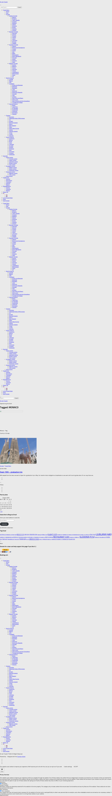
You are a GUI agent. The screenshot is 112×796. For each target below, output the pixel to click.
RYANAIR (71, 537)
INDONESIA (76, 534)
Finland (14, 36)
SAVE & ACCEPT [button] (4, 795)
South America (10, 137)
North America (10, 78)
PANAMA (37, 537)
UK (13, 76)
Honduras (14, 111)
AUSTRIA (3, 534)
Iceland (14, 37)
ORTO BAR (31, 537)
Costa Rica (15, 107)
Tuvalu (11, 134)
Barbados (14, 88)
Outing (8, 187)
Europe (8, 14)
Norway (14, 42)
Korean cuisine (13, 163)
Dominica (14, 91)
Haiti (13, 95)
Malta (13, 53)
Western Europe (13, 63)
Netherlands (15, 73)
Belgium (14, 66)
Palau (10, 127)
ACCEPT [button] (76, 766)
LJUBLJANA (104, 534)
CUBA (39, 534)
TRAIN (22, 539)
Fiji (10, 120)
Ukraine (14, 30)
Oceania (8, 115)
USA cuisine (12, 174)
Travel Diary (6, 10)
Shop (4, 199)
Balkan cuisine (13, 167)
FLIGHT (52, 534)
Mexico (11, 81)
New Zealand (12, 125)
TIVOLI (16, 539)
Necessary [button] (2, 782)
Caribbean (11, 83)
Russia (14, 27)
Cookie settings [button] (68, 766)
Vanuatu (11, 135)
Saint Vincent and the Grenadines (21, 101)
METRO (16, 537)
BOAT (14, 534)
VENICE (49, 539)
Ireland (14, 70)
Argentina (11, 138)
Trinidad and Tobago (17, 102)
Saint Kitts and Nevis (17, 98)
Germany (14, 69)
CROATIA (33, 534)
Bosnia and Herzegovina (18, 47)
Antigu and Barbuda (17, 85)
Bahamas (14, 86)
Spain (13, 62)
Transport (8, 182)
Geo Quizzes (6, 200)
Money (8, 185)
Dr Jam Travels (4, 2)
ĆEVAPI (72, 539)
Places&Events (7, 186)
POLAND (42, 537)
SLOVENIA (87, 537)
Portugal (14, 57)
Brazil (10, 141)
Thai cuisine (12, 164)
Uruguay (11, 153)
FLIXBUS (59, 534)
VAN (45, 539)
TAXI (4, 539)
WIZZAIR (59, 539)
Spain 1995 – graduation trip (11, 472)
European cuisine (10, 166)
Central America (13, 104)
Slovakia (14, 29)
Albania (14, 46)
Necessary (4, 783)
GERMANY (65, 534)
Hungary (14, 21)
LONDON (2, 537)
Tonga (10, 133)
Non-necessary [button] (4, 789)
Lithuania (14, 40)
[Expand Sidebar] (0, 482)
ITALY (93, 534)
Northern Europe (13, 31)
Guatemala (15, 109)
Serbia (13, 59)
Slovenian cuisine (13, 170)
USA (10, 82)
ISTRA (87, 534)
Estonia (14, 34)
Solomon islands (13, 131)
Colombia (11, 144)
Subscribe (4, 524)
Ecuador (11, 146)
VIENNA (54, 539)
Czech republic (16, 20)
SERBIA (77, 537)
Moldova (14, 23)
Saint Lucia (15, 99)
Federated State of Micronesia (17, 118)
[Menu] (0, 558)
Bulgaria (14, 18)
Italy (13, 52)
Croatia (14, 49)
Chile (10, 143)
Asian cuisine (9, 157)
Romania (14, 26)
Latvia (13, 39)
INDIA (71, 534)
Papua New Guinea (14, 128)
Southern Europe (13, 44)
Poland (14, 24)
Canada (11, 79)
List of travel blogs (8, 198)
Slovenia (14, 60)
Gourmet (5, 156)
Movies (8, 190)
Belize (13, 105)
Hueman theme (21, 756)
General (8, 179)
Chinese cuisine (13, 159)
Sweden (14, 43)
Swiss (13, 75)
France (14, 68)
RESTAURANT (61, 537)
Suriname (11, 151)
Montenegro (15, 55)
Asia (7, 13)
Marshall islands (13, 122)
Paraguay (11, 148)
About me (5, 192)
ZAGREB (65, 539)
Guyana (11, 147)
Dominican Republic (17, 92)
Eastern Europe (13, 16)
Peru (10, 150)
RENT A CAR (49, 537)
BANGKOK (9, 534)
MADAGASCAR (9, 537)
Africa (7, 11)
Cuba (13, 89)
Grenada (14, 94)
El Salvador (15, 108)
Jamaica (14, 96)
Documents (9, 180)
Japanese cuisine (13, 161)
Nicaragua (14, 112)
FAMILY (44, 534)
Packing (8, 183)
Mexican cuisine (13, 173)
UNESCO (34, 539)
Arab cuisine (9, 176)
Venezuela (11, 154)
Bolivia (11, 140)
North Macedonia (16, 56)
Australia (11, 117)
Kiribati (11, 121)
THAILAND (10, 539)
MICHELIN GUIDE (23, 537)
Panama (14, 114)
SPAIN (97, 537)
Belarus (14, 17)
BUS (20, 534)
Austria (14, 65)
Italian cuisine (12, 169)
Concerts (8, 189)
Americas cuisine (10, 172)
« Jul (1, 511)
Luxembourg (15, 72)
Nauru (10, 124)
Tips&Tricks (6, 177)
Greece (14, 50)
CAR (26, 534)
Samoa (11, 130)
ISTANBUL (82, 534)
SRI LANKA (103, 537)
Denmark (14, 33)
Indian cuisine (12, 160)
